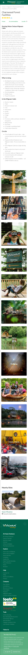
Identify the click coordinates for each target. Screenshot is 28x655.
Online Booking (7, 615)
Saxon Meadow (7, 512)
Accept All (7, 651)
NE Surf (5, 542)
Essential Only (16, 651)
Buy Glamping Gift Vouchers (10, 616)
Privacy (5, 578)
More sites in (9, 551)
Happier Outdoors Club (9, 622)
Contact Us (6, 573)
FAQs (4, 574)
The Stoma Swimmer (8, 546)
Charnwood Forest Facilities (9, 8)
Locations (5, 557)
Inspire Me (6, 559)
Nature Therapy (7, 538)
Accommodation (13, 21)
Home (4, 7)
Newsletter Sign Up (8, 618)
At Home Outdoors (8, 536)
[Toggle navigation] (3, 2)
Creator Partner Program (10, 595)
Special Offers (7, 620)
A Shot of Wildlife (7, 544)
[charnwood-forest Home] (16, 2)
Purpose (5, 591)
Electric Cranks (7, 540)
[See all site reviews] (9, 604)
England (9, 7)
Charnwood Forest (18, 7)
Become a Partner (8, 588)
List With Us (6, 586)
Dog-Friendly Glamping (9, 561)
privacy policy (7, 646)
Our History (6, 584)
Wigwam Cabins (7, 593)
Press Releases (7, 563)
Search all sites (7, 555)
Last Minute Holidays (8, 624)
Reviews (5, 566)
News (4, 564)
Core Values (6, 590)
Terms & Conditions (8, 576)
